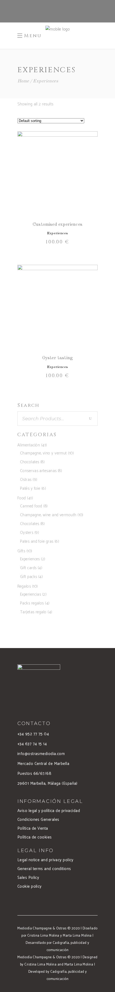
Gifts (21, 551)
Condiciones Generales (38, 819)
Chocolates (29, 462)
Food (21, 498)
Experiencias (30, 594)
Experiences (57, 233)
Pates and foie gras (36, 541)
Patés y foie (30, 488)
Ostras (26, 479)
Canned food (31, 506)
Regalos (24, 586)
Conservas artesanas (38, 471)
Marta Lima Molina (77, 936)
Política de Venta (32, 828)
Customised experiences (57, 224)
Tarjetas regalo (33, 612)
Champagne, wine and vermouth (48, 515)
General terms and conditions (44, 868)
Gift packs (28, 576)
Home (23, 81)
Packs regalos (32, 603)
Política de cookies (34, 837)
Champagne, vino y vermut (43, 453)
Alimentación (28, 445)
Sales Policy (28, 877)
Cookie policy (29, 886)
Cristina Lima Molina (43, 936)
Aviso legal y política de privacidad (48, 810)
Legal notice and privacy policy (45, 860)
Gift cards (28, 568)
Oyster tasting (57, 358)
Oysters (26, 532)
